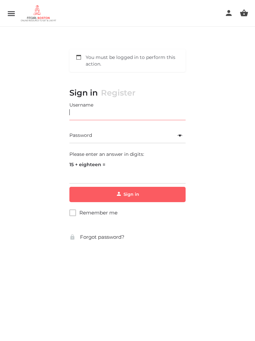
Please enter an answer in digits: (106, 154)
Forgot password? (102, 237)
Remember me (98, 212)
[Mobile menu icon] (11, 13)
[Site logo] (39, 13)
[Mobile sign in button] (228, 13)
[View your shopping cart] (244, 13)
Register (118, 93)
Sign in (83, 93)
